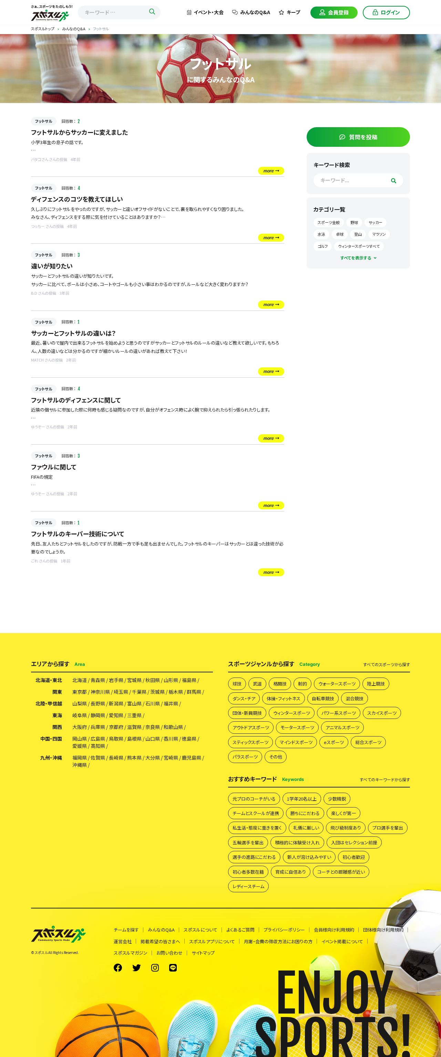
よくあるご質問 (240, 929)
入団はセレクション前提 (354, 842)
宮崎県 (171, 757)
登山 (358, 234)
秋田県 (152, 680)
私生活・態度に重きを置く (257, 827)
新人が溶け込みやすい (309, 857)
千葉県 (139, 691)
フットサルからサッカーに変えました (79, 132)
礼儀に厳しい (306, 827)
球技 (237, 683)
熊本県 (134, 757)
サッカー (375, 222)
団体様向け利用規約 (383, 929)
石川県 (152, 703)
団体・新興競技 (247, 713)
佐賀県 (98, 757)
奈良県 (152, 726)
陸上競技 (376, 683)
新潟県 (116, 703)
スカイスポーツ (382, 713)
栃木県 (175, 691)
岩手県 (116, 680)
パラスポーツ (245, 756)
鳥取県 (116, 738)
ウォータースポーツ (337, 683)
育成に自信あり (290, 871)
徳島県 (189, 738)
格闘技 (280, 683)
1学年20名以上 (302, 798)
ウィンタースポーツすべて (359, 246)
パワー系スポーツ (338, 713)
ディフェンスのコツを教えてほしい (77, 198)
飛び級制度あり (345, 827)
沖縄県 (79, 764)
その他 (275, 756)
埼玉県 (121, 691)
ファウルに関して (53, 466)
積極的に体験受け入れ (297, 842)
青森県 (98, 680)
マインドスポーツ (296, 742)
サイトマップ (203, 952)
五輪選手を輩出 (248, 842)
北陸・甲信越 (48, 703)
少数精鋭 (337, 798)
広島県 (98, 738)
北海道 (79, 680)
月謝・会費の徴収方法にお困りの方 (278, 941)
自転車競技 (323, 698)
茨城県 (157, 691)
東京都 (79, 691)
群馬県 (194, 691)
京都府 (116, 726)
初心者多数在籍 (248, 871)
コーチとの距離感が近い (341, 871)
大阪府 (79, 726)
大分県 (152, 757)
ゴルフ (323, 246)
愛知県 (116, 715)
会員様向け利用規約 (334, 929)
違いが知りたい (52, 265)
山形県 (171, 680)
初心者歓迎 (353, 857)
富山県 (134, 703)
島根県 (134, 738)
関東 (57, 691)
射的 (302, 683)
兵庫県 (98, 726)
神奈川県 (100, 691)
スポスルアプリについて (212, 941)
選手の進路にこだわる (254, 857)
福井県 (171, 703)
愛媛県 (79, 745)
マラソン (379, 234)
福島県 (189, 680)
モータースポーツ (297, 727)
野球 (354, 222)
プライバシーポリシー (284, 929)
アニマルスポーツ (342, 727)
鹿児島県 (191, 757)
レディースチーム (248, 886)
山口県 (152, 738)
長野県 (98, 703)
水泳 (321, 234)
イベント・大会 (209, 12)
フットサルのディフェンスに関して (76, 399)
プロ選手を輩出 (387, 827)
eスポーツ (334, 742)
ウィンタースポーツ (291, 713)
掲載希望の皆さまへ (160, 941)
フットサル (43, 121)
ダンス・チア (244, 698)
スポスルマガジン (130, 952)
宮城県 (134, 680)
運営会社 (123, 941)
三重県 (134, 715)
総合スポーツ (368, 742)
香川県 (171, 738)
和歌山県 (173, 726)
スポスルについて (200, 929)
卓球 (339, 234)
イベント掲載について (342, 941)
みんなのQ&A (255, 12)
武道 (257, 683)
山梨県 (79, 703)
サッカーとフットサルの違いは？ (73, 332)
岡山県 (79, 738)
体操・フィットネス (283, 698)
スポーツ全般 (329, 222)
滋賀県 (134, 726)
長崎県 (116, 757)
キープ (293, 12)
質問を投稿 (363, 137)
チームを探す (126, 929)
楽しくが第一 (343, 813)
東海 (57, 715)
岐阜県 (79, 715)
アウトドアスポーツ (251, 727)
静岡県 (98, 715)
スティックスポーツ (250, 742)
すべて (386, 664)
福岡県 (79, 757)
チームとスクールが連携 (256, 813)
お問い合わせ (169, 952)
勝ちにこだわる (305, 813)
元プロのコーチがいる (254, 798)
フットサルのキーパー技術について (77, 533)
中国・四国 (51, 738)
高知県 (98, 745)
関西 (57, 726)
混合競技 (354, 698)
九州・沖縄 (51, 757)
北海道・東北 (48, 680)
